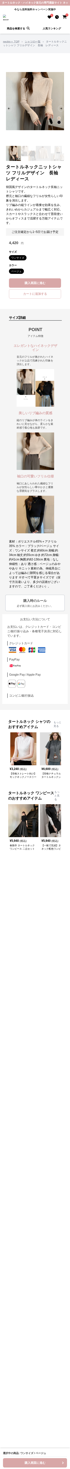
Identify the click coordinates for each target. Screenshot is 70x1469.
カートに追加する (35, 293)
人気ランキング (52, 28)
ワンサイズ (17, 257)
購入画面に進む (35, 283)
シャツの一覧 (33, 41)
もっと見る (57, 724)
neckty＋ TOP (11, 41)
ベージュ (16, 271)
